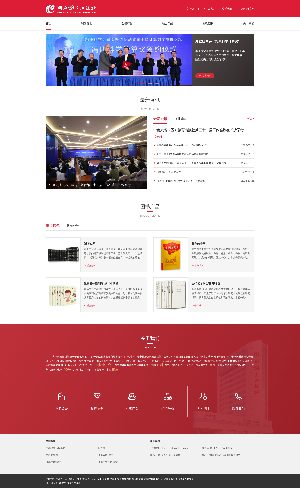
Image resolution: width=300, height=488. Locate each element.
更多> (250, 118)
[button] (143, 83)
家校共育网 (52, 455)
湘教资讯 (86, 23)
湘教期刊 (208, 23)
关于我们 (248, 23)
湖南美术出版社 (54, 462)
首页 (48, 23)
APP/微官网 (247, 8)
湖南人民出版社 (106, 455)
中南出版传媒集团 (55, 448)
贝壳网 (101, 448)
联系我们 (227, 8)
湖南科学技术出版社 (109, 462)
